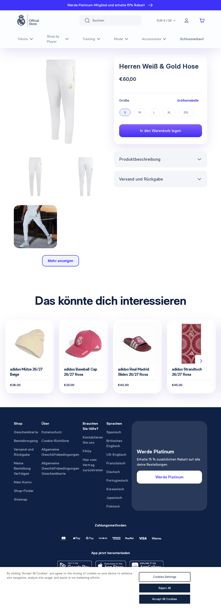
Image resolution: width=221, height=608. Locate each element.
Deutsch (113, 472)
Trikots (22, 39)
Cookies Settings (164, 576)
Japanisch (114, 498)
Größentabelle (188, 100)
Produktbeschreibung (140, 159)
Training (88, 39)
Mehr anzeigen (60, 260)
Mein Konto (23, 482)
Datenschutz (51, 432)
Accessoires (151, 39)
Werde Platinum (169, 477)
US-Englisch (116, 454)
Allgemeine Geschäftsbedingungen (60, 452)
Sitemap (20, 499)
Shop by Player (53, 39)
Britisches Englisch (114, 443)
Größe (124, 100)
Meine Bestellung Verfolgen (22, 468)
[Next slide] (201, 361)
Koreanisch (115, 489)
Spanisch (113, 432)
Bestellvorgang (26, 441)
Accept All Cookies (164, 599)
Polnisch (113, 506)
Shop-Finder (24, 491)
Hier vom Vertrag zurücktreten (93, 465)
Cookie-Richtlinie (55, 441)
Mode (118, 39)
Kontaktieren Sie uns (93, 440)
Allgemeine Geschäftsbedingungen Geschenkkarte (60, 468)
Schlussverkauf (192, 39)
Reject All (165, 588)
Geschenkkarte (26, 432)
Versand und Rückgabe (141, 179)
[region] (110, 587)
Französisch (115, 463)
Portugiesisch (117, 480)
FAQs (87, 451)
